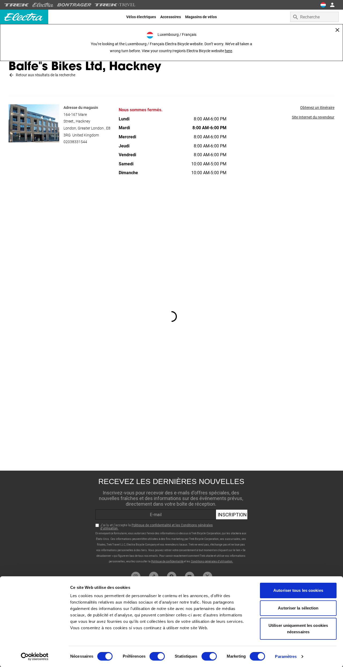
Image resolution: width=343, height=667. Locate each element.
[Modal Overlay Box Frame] (171, 520)
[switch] (157, 656)
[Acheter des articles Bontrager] (74, 4)
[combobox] (314, 17)
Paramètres (286, 656)
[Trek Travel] (115, 4)
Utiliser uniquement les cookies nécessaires (298, 628)
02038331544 (75, 142)
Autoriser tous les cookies (298, 590)
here (228, 51)
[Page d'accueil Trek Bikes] (16, 4)
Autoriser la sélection (298, 608)
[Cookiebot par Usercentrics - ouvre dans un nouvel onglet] (34, 657)
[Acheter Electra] (43, 5)
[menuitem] (141, 17)
